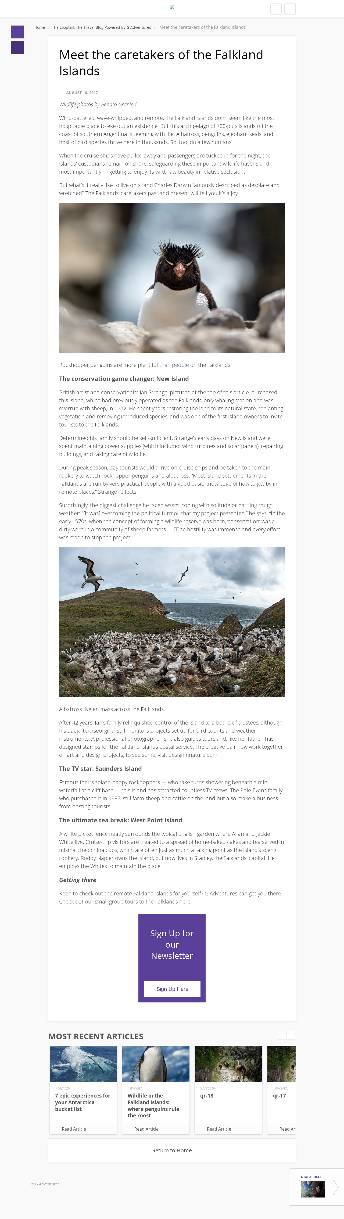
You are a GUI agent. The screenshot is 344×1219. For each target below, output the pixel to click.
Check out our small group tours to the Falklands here (125, 901)
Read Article (74, 1129)
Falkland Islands (194, 117)
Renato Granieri (119, 104)
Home (17, 32)
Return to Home (172, 1150)
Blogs (17, 47)
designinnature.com (193, 754)
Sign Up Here (172, 989)
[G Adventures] (172, 10)
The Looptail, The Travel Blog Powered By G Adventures (102, 27)
